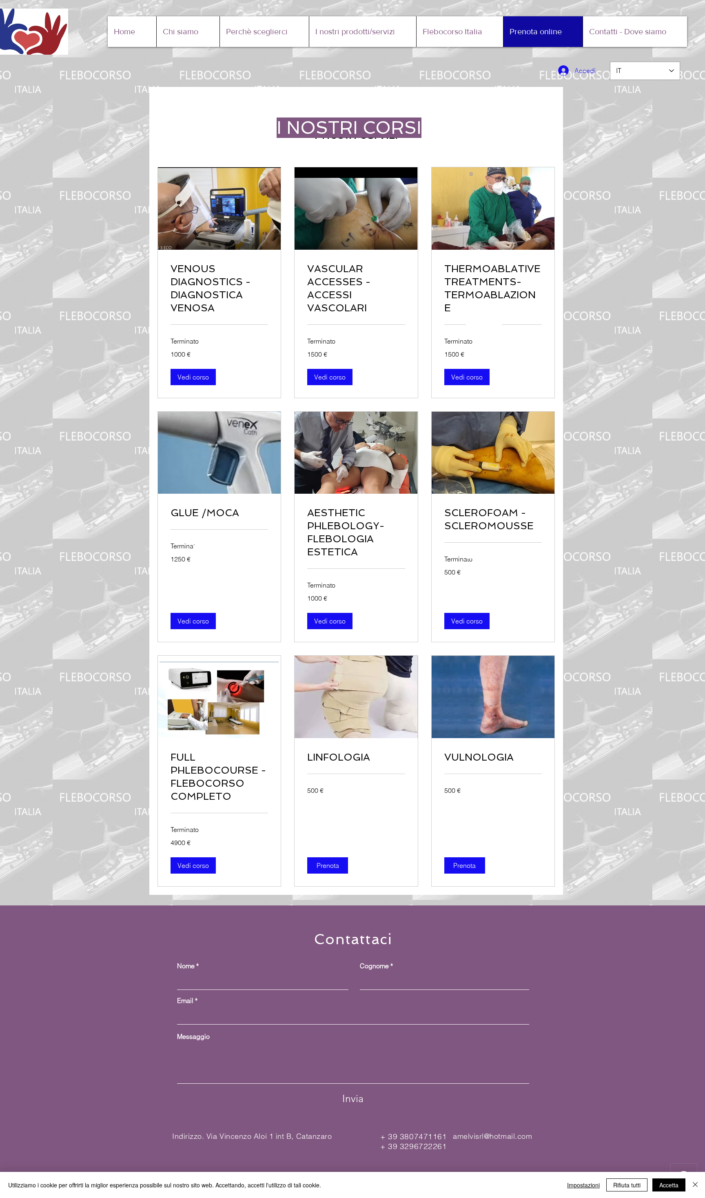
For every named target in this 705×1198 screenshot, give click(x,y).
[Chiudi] (695, 1184)
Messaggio (193, 1036)
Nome (186, 966)
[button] (193, 377)
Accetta (668, 1185)
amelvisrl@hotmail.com (492, 1136)
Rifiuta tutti (627, 1185)
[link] (219, 288)
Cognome (374, 966)
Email (185, 1000)
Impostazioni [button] (583, 1185)
